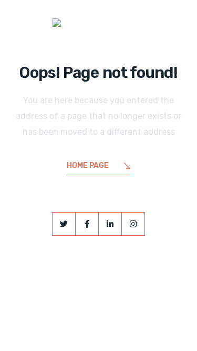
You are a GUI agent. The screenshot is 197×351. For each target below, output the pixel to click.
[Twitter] (64, 224)
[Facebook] (87, 224)
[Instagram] (133, 224)
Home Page (88, 165)
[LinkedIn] (110, 224)
